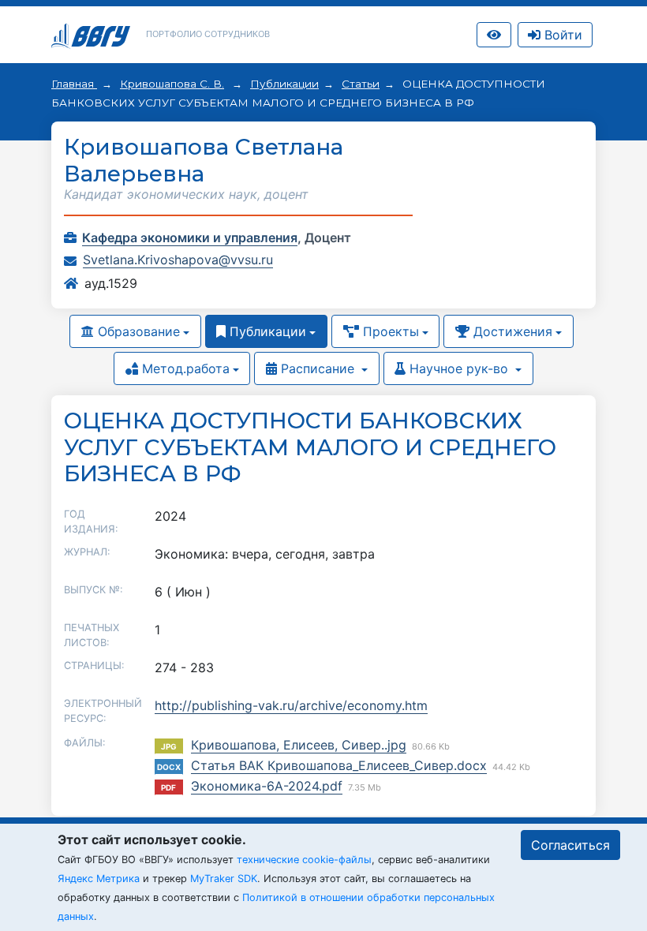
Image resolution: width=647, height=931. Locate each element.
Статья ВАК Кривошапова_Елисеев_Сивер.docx (339, 765)
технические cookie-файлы (304, 860)
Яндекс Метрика (99, 878)
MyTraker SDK (223, 878)
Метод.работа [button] (184, 368)
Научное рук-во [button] (459, 368)
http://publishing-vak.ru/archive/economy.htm (291, 705)
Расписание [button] (317, 368)
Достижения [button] (510, 331)
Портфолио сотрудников (208, 33)
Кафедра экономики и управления (189, 237)
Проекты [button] (389, 331)
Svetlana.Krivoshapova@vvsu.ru (178, 259)
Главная (74, 83)
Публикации (284, 83)
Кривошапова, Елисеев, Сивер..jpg (298, 745)
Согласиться (570, 845)
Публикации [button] (266, 331)
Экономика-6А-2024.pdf (266, 786)
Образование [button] (137, 331)
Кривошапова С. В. (172, 83)
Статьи (361, 83)
